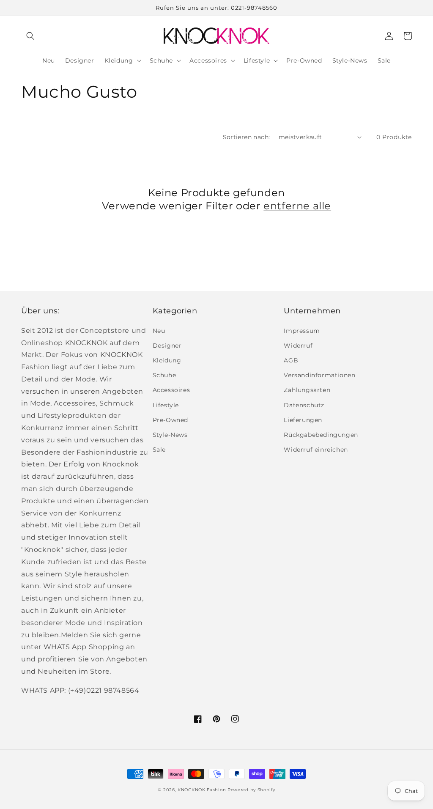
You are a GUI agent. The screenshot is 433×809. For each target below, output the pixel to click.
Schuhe (164, 375)
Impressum (302, 331)
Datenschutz (304, 405)
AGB (291, 360)
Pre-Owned (170, 420)
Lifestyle (166, 405)
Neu (159, 331)
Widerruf (298, 345)
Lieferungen (303, 420)
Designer (167, 345)
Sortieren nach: (246, 137)
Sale (159, 449)
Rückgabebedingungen (321, 435)
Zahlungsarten (307, 390)
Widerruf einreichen (316, 449)
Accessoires (171, 390)
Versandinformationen (319, 375)
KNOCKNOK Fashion (202, 790)
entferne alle (297, 206)
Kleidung (167, 360)
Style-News (170, 435)
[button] (30, 36)
